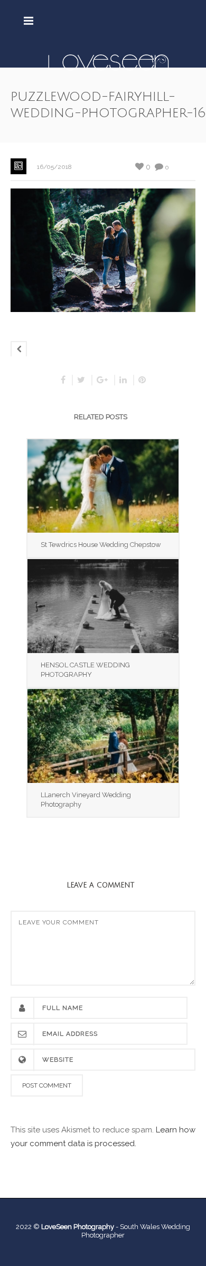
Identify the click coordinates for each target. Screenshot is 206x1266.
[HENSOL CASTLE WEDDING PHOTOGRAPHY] (103, 606)
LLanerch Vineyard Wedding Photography (86, 799)
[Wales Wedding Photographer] (108, 62)
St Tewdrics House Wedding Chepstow (101, 545)
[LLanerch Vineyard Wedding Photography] (103, 736)
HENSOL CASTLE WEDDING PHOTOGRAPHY (85, 669)
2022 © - (68, 1227)
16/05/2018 (54, 167)
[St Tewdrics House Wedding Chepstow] (103, 486)
